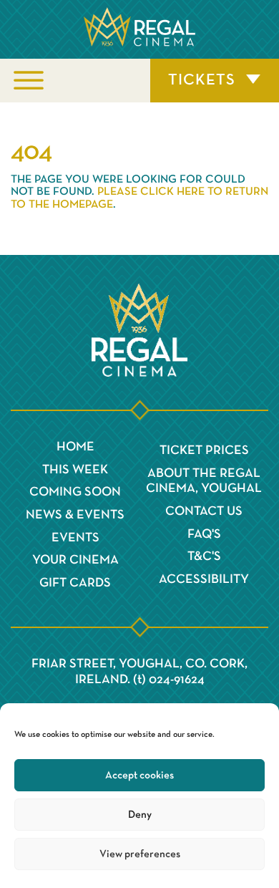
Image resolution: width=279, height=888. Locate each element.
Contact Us (204, 511)
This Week (75, 469)
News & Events (75, 514)
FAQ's (204, 534)
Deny (140, 814)
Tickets (201, 80)
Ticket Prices (204, 450)
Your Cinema (75, 560)
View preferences (139, 854)
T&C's (204, 556)
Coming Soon (75, 492)
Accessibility (204, 579)
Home (75, 446)
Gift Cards (75, 582)
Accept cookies (139, 775)
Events (75, 537)
